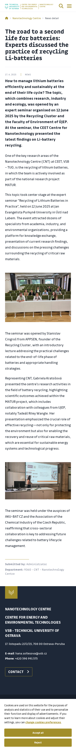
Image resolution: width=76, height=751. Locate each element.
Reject (38, 742)
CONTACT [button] (16, 671)
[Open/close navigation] (69, 6)
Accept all (38, 732)
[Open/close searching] (61, 7)
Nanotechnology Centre (26, 18)
